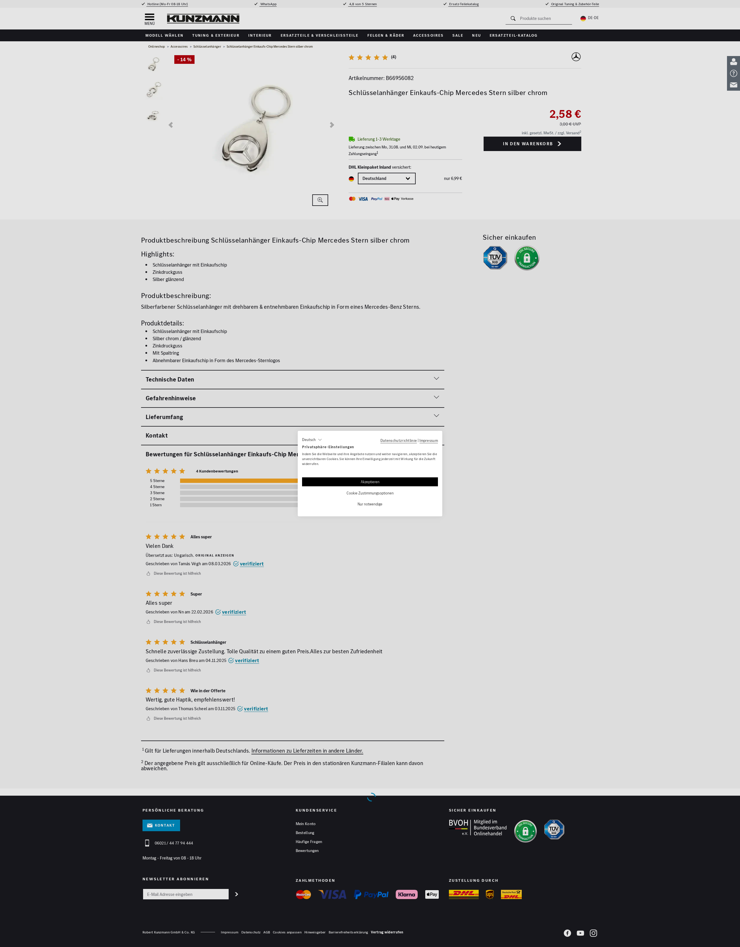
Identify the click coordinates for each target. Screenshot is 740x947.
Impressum (428, 440)
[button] (312, 439)
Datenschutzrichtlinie (398, 440)
